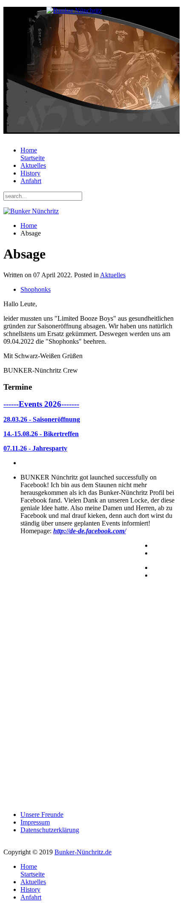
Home (32, 154)
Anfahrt (30, 180)
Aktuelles (33, 165)
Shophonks (35, 289)
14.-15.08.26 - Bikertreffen (41, 433)
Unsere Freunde (41, 814)
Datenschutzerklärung (49, 829)
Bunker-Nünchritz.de (83, 852)
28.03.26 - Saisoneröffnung (41, 419)
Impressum (35, 822)
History (30, 173)
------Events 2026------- (41, 403)
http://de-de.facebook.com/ (89, 530)
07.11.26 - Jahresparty (35, 448)
